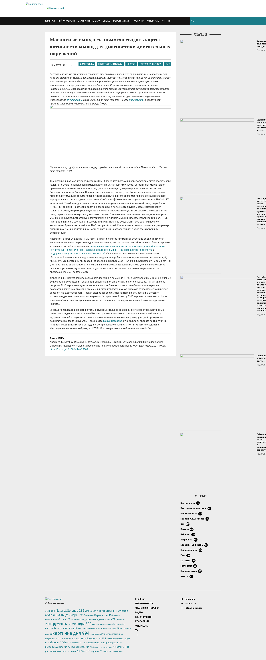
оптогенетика (107, 647)
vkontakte (190, 603)
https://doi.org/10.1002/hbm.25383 (69, 349)
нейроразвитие (93, 643)
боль (116, 615)
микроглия (97, 634)
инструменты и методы (110, 64)
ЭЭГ (95, 611)
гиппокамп (188, 566)
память (186, 529)
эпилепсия (117, 651)
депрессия (91, 619)
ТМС (168, 64)
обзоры (96, 647)
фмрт (107, 651)
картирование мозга (150, 64)
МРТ (88, 611)
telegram (190, 599)
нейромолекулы (115, 639)
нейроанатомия (113, 634)
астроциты (188, 539)
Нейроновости (66, 21)
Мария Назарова (112, 320)
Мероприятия (121, 21)
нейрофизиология (81, 647)
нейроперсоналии (74, 643)
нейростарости (112, 642)
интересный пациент (113, 624)
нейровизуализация (54, 639)
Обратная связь (193, 608)
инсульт (131, 64)
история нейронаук (108, 628)
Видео (106, 21)
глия (185, 555)
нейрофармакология (57, 647)
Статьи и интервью (89, 21)
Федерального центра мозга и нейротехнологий (77, 253)
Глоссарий (138, 21)
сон (184, 524)
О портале (153, 21)
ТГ (169, 21)
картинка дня (190, 503)
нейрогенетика (190, 571)
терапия (97, 651)
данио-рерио (77, 620)
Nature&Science (191, 513)
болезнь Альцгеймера (194, 519)
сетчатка (187, 560)
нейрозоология (191, 550)
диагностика (87, 64)
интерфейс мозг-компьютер (61, 628)
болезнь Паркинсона (194, 545)
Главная (50, 21)
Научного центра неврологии (135, 249)
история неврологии (87, 628)
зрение (120, 619)
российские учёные (55, 651)
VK (163, 21)
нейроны (187, 534)
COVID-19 (50, 611)
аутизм (186, 576)
